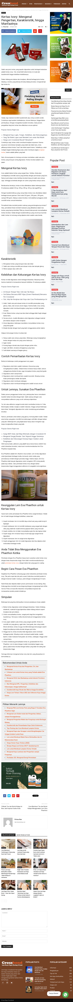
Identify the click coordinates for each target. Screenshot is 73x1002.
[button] (69, 4)
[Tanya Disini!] (65, 994)
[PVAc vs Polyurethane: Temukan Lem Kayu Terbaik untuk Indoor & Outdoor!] (40, 863)
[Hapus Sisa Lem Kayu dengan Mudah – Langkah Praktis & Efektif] (40, 885)
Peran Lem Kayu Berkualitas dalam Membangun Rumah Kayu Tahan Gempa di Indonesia (8, 873)
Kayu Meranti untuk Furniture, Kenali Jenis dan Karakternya (60, 124)
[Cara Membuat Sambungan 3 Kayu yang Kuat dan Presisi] (8, 844)
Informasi (53, 968)
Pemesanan (57, 3)
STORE (30, 3)
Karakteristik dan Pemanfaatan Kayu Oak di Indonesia (24, 725)
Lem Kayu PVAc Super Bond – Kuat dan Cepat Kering (7, 893)
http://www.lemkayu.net (20, 822)
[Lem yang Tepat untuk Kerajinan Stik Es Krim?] (29, 989)
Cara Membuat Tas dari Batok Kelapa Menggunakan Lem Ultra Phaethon (37, 808)
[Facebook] (2, 982)
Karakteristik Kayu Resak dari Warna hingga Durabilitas (25, 689)
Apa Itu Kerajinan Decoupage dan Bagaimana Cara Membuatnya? (61, 134)
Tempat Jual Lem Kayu (57, 982)
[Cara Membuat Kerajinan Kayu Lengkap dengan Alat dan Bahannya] (29, 969)
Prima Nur (5, 26)
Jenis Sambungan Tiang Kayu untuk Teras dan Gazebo (60, 129)
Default (8, 10)
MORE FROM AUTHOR (23, 835)
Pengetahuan (38, 3)
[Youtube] (11, 982)
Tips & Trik (53, 973)
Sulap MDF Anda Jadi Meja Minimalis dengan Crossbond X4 (24, 434)
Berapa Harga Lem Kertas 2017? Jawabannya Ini (23, 746)
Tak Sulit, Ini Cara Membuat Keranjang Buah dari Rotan (40, 979)
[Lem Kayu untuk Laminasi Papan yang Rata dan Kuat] (24, 844)
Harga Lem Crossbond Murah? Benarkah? (18, 140)
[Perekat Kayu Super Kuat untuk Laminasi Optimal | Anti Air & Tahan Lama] (40, 844)
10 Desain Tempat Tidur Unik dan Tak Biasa (18, 292)
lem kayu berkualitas (56, 976)
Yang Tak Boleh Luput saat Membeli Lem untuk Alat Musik (23, 137)
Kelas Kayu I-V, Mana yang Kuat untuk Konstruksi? (60, 139)
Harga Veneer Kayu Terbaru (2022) (18, 743)
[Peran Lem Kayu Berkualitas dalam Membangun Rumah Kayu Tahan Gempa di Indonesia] (8, 863)
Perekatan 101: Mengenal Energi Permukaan (21, 757)
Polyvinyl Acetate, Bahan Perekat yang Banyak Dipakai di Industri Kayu (61, 113)
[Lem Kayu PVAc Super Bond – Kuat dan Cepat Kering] (8, 885)
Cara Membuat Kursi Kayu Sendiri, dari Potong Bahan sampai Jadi (61, 102)
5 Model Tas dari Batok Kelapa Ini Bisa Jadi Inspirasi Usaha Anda (11, 807)
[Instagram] (7, 982)
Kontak (64, 3)
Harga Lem (53, 985)
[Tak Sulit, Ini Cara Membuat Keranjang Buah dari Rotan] (29, 979)
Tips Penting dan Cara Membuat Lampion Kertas (23, 728)
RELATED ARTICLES (8, 835)
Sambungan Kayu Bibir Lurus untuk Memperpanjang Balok (60, 119)
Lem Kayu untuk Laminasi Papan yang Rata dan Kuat (23, 852)
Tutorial (52, 991)
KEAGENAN (48, 3)
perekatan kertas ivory (12, 563)
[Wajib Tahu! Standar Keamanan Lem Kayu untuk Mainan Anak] (24, 863)
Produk (24, 3)
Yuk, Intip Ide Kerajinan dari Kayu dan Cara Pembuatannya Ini (25, 299)
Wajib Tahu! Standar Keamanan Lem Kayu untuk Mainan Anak (23, 871)
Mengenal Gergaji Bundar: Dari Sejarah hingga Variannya (23, 436)
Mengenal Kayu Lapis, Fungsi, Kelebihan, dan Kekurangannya (25, 135)
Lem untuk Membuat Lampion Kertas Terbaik (21, 749)
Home (3, 10)
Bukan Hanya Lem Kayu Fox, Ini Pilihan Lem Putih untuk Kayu (60, 107)
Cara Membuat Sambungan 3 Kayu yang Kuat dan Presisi (8, 852)
